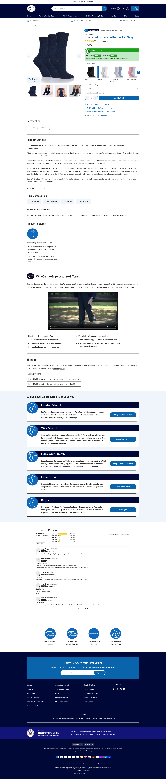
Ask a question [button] (125, 534)
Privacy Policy (88, 702)
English (89, 744)
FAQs (57, 693)
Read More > (119, 30)
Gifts (125, 16)
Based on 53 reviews (42, 535)
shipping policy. (59, 369)
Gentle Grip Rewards (62, 685)
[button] (89, 41)
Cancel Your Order (33, 706)
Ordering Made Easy (91, 693)
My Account (31, 693)
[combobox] (77, 8)
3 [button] (83, 608)
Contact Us (30, 689)
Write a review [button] (113, 534)
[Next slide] (79, 56)
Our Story (30, 685)
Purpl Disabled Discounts (35, 702)
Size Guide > (135, 89)
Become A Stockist (61, 697)
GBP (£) (77, 744)
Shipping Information (62, 689)
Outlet (137, 16)
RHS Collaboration (61, 702)
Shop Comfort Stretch (123, 415)
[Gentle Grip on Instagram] (121, 690)
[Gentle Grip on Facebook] (114, 690)
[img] (45, 549)
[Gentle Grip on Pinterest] (117, 690)
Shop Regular (123, 510)
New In (113, 16)
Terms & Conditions (90, 697)
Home (29, 16)
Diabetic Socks (89, 689)
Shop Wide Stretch (123, 439)
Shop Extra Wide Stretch (123, 464)
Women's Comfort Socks (47, 16)
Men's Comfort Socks (70, 16)
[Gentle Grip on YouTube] (124, 690)
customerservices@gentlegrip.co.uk (71, 718)
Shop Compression (123, 487)
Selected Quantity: (94, 93)
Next (138, 72)
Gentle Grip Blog (89, 685)
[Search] (104, 8)
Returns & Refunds (33, 697)
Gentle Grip (80, 773)
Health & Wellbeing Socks (94, 16)
